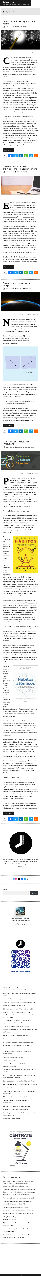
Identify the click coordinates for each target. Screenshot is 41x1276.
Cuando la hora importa (10, 1060)
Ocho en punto (8, 2)
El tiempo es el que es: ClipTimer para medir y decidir (19, 1002)
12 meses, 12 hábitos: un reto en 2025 (15, 1005)
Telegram (20, 866)
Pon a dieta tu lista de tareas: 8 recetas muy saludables (20, 1084)
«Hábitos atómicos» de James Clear (15, 650)
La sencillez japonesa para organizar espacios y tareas (19, 999)
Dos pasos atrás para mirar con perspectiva (17, 284)
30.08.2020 (19, 447)
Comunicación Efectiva (10, 1207)
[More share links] (36, 155)
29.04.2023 (19, 172)
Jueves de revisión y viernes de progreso (15, 1039)
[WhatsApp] (26, 155)
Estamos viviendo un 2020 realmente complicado (19, 518)
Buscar (5, 889)
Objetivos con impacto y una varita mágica (19, 22)
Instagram (25, 864)
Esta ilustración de (25, 324)
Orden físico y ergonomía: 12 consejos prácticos (18, 1042)
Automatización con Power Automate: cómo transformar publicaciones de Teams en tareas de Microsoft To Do (18, 1015)
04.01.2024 (19, 27)
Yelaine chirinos (8, 1213)
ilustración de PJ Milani (14, 257)
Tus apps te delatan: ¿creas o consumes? (15, 1035)
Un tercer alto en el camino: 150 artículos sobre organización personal (20, 167)
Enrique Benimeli (10, 27)
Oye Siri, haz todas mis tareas (24, 1213)
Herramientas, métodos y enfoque (13, 1057)
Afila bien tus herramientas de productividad (16, 1097)
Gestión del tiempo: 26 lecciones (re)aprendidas (18, 990)
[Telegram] (31, 155)
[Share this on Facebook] (10, 155)
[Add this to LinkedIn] (21, 155)
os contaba (28, 483)
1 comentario (28, 288)
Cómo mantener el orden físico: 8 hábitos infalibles (18, 1009)
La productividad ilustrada (11, 1088)
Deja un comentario (29, 27)
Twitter (18, 864)
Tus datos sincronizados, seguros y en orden (17, 1106)
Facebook (32, 864)
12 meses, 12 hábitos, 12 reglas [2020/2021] (17, 442)
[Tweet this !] (15, 155)
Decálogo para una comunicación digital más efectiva (19, 1081)
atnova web (6, 1229)
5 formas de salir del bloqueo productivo (15, 1109)
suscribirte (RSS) (23, 861)
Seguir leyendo (9, 150)
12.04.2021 (19, 288)
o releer (21, 761)
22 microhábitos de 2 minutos (12, 1118)
